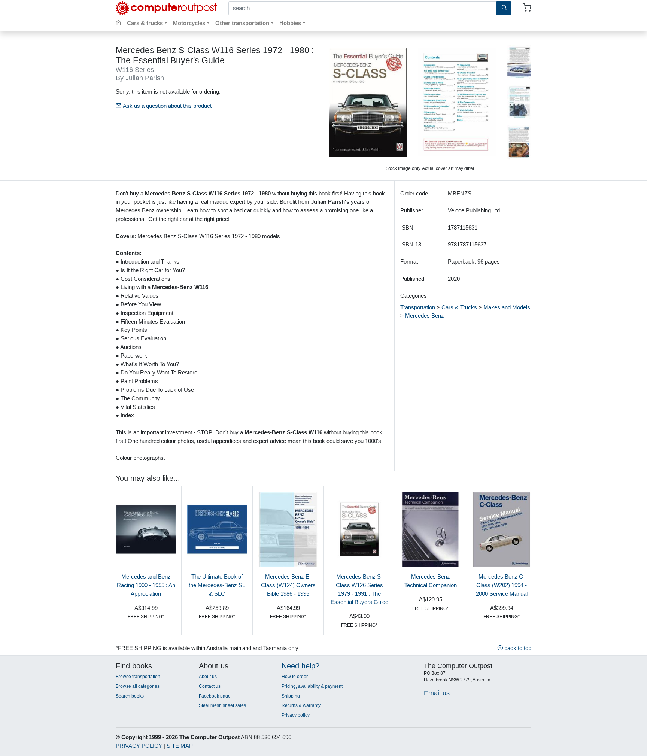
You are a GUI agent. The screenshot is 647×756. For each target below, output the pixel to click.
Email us (437, 693)
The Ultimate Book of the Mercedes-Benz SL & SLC (217, 585)
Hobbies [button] (290, 23)
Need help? (300, 666)
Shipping (291, 696)
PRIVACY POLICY (139, 746)
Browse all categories (138, 686)
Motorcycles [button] (189, 23)
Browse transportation (138, 676)
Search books (130, 696)
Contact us (210, 686)
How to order (295, 676)
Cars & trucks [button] (145, 23)
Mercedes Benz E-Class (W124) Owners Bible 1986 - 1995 (288, 585)
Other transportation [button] (242, 23)
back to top (517, 648)
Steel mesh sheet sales (222, 705)
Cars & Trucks (459, 307)
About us (208, 676)
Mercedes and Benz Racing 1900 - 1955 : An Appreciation (146, 585)
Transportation (417, 307)
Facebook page (215, 696)
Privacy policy (296, 715)
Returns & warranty (301, 705)
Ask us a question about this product (166, 106)
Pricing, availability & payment (312, 686)
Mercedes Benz (424, 315)
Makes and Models (506, 307)
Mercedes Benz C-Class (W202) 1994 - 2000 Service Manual (502, 585)
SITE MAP (180, 746)
